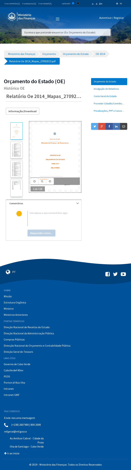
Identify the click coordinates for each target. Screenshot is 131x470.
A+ (101, 4)
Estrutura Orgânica (15, 302)
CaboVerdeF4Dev (13, 370)
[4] (16, 188)
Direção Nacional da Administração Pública (29, 333)
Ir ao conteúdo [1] (12, 3)
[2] (16, 150)
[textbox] (49, 218)
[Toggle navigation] (40, 18)
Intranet (9, 388)
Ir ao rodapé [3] (45, 3)
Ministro (9, 308)
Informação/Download (23, 111)
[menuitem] (109, 81)
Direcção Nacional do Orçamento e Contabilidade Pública (37, 345)
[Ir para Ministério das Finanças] (21, 16)
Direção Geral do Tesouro (18, 351)
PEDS (7, 376)
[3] (16, 169)
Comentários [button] (16, 203)
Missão (8, 296)
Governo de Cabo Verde (17, 364)
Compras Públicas (14, 339)
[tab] (43, 203)
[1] (16, 131)
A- (93, 3)
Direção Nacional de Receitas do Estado (27, 327)
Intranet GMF (11, 395)
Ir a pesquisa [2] (29, 3)
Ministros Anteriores (16, 314)
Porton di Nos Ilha (14, 382)
